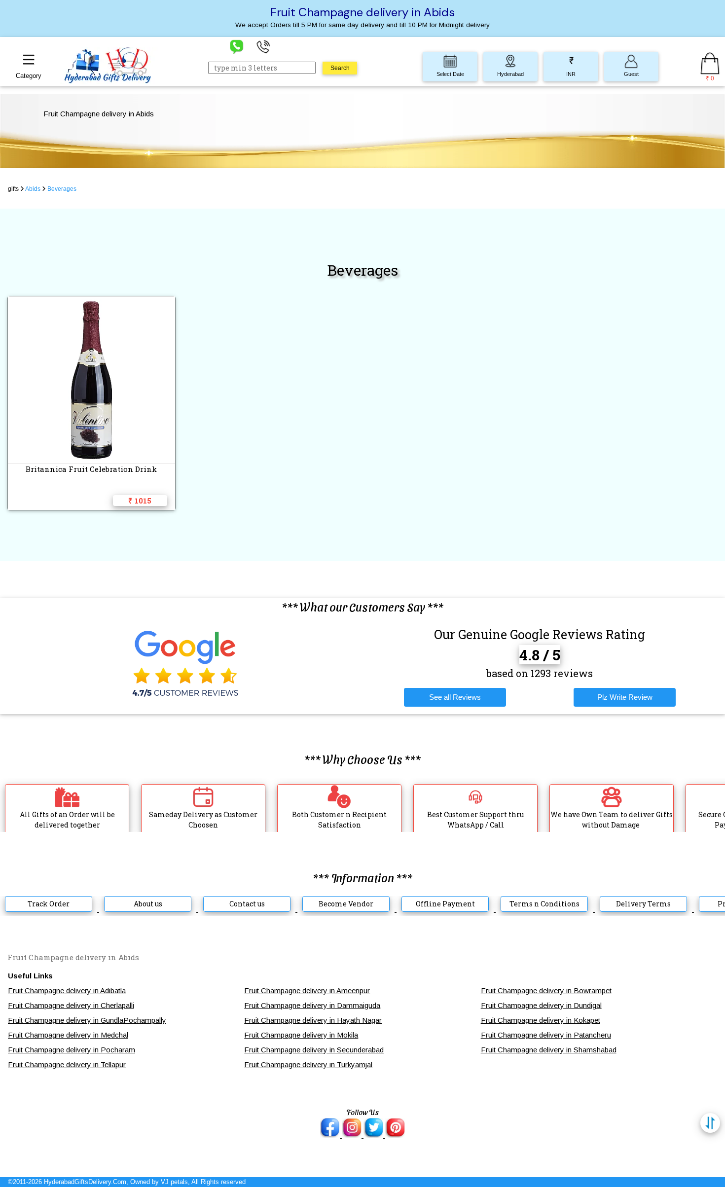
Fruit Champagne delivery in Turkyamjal (308, 1064)
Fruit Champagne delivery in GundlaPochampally (87, 1020)
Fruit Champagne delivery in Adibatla (67, 990)
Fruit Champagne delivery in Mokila (301, 1035)
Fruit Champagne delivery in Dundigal (541, 1005)
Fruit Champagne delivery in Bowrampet (546, 990)
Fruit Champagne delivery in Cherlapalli (71, 1005)
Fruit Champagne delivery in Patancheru (546, 1035)
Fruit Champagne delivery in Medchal (68, 1035)
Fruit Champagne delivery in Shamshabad (548, 1049)
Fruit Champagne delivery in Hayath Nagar (313, 1020)
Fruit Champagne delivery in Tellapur (67, 1064)
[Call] (263, 46)
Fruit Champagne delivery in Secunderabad (314, 1049)
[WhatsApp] (236, 46)
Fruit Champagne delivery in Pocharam (71, 1049)
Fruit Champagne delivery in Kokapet (540, 1020)
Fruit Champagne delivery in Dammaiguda (312, 1005)
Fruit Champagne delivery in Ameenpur (307, 990)
